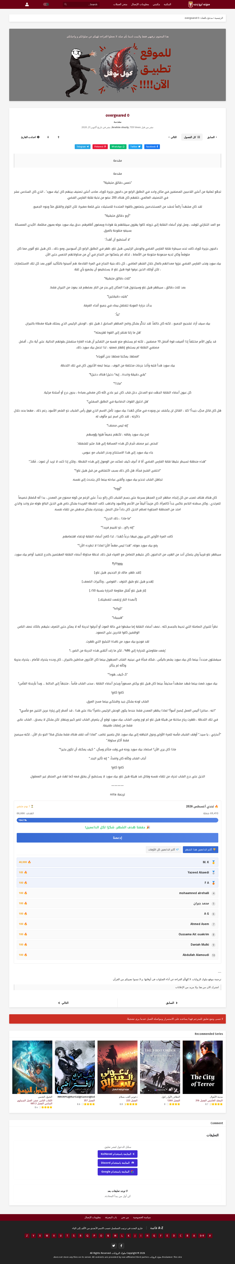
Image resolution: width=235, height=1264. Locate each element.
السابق (211, 137)
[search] (65, 4)
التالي (174, 137)
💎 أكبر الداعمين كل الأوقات (163, 849)
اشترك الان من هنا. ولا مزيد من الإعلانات (197, 987)
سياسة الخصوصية (142, 1217)
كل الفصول (190, 137)
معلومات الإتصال (92, 1217)
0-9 (202, 1235)
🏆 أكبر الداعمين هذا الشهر (200, 849)
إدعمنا (117, 838)
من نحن (125, 1217)
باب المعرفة (111, 1217)
